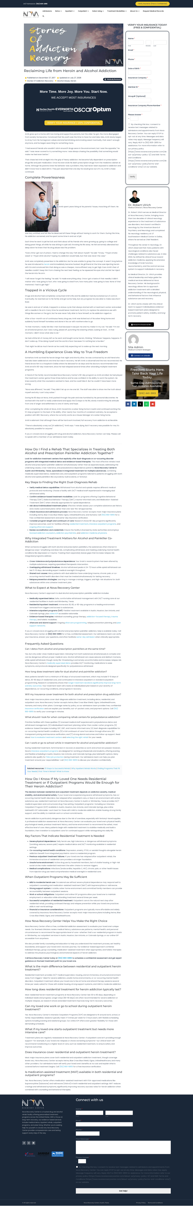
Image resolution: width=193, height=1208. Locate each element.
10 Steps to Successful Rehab (57, 768)
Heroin (73, 81)
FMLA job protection (55, 757)
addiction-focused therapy (98, 616)
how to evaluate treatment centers (46, 737)
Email (131, 50)
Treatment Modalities (116, 11)
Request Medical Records (153, 11)
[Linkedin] (33, 1143)
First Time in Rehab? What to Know (54, 771)
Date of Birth (134, 68)
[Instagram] (29, 1143)
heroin (47, 264)
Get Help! (123, 1191)
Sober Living (97, 11)
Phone (131, 59)
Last (154, 46)
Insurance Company (138, 78)
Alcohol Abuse (63, 81)
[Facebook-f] (24, 1143)
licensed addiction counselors (42, 533)
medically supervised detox (59, 663)
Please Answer (135, 115)
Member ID (133, 87)
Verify (132, 176)
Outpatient (82, 11)
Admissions (47, 11)
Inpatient (69, 11)
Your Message (83, 1139)
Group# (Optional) (137, 96)
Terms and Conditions (155, 1203)
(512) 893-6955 (108, 515)
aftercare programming (75, 622)
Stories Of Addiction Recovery (40, 81)
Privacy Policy (141, 1203)
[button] (43, 16)
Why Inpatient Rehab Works (83, 768)
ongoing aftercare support (41, 527)
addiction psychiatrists (66, 533)
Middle (148, 46)
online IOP (53, 613)
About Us (134, 11)
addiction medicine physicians (94, 533)
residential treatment (78, 524)
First (129, 46)
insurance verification (34, 708)
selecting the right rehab (77, 737)
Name (131, 38)
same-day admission (86, 637)
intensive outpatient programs (102, 524)
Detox (57, 11)
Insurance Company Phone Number (145, 105)
